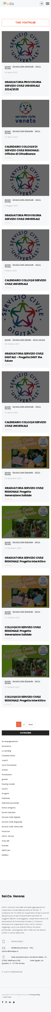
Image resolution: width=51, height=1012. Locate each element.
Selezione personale (10, 803)
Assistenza (6, 746)
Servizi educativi (8, 812)
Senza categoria (8, 807)
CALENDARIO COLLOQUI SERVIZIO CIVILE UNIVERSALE (25, 282)
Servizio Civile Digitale (22, 340)
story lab (5, 841)
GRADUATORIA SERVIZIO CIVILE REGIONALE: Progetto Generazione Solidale (24, 491)
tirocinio (5, 845)
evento (5, 770)
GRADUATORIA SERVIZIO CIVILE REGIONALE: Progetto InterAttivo (25, 559)
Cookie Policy (7, 997)
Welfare (5, 855)
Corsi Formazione (9, 765)
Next (31, 724)
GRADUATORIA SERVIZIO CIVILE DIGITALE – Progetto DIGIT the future (24, 357)
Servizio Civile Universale (23, 66)
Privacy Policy (35, 995)
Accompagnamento (10, 741)
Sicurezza (6, 831)
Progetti (5, 793)
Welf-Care (6, 850)
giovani (8, 66)
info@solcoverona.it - (20, 948)
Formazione (7, 774)
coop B (5, 760)
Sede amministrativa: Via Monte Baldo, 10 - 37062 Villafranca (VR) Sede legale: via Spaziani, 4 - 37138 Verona (25, 960)
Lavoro (5, 788)
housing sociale (8, 784)
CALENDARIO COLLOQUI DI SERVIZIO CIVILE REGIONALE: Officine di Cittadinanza (22, 150)
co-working (6, 751)
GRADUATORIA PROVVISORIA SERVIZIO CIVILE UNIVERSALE (23, 217)
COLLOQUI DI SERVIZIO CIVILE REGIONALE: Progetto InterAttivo (25, 698)
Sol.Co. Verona (39, 340)
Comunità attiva (8, 755)
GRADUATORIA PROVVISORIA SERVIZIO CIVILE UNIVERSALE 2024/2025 (23, 85)
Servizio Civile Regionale (23, 131)
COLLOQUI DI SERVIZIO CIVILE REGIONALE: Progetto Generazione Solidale (23, 630)
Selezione (6, 798)
